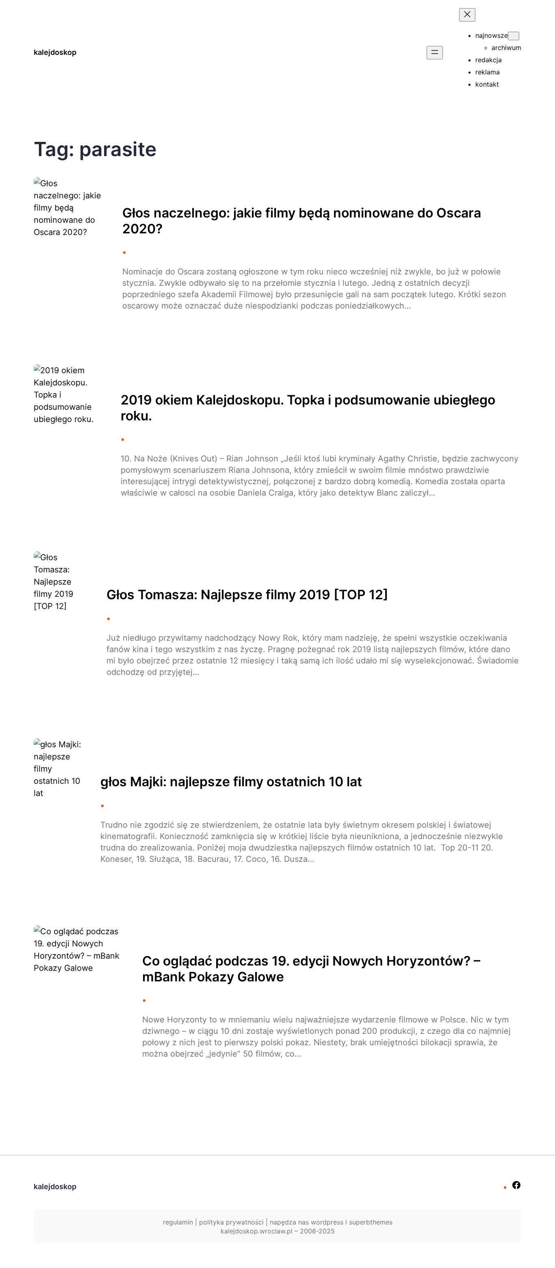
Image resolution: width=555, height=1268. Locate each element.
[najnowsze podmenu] (513, 36)
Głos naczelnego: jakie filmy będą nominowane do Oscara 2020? (301, 220)
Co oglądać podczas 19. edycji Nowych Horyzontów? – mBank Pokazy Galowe (311, 968)
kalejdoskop (55, 52)
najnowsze (491, 35)
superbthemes (370, 1222)
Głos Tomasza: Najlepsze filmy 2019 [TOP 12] (247, 594)
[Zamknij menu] (467, 15)
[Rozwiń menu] (435, 52)
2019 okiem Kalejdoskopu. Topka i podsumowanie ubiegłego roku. (308, 407)
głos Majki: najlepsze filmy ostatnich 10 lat (231, 782)
